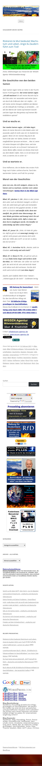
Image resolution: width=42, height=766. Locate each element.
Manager (30, 352)
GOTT (5, 360)
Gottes (9, 360)
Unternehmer (14, 355)
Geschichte (16, 352)
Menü (21, 21)
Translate (28, 401)
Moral (27, 360)
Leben (22, 360)
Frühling (20, 357)
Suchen (5, 381)
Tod (21, 363)
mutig (36, 360)
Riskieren (6, 363)
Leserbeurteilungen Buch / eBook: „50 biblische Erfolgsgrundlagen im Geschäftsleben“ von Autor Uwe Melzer (20, 653)
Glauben (23, 352)
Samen (12, 363)
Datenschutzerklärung (10, 747)
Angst (5, 357)
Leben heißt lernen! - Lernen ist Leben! (16, 645)
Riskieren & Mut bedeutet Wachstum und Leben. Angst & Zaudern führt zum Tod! (21, 43)
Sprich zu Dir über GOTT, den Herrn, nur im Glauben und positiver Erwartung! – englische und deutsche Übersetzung (20, 594)
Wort (33, 363)
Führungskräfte (29, 349)
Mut (31, 360)
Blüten (14, 357)
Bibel (8, 349)
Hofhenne (16, 360)
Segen (17, 363)
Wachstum (27, 363)
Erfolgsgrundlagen (17, 349)
